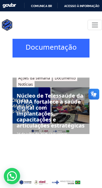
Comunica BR (41, 6)
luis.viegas (59, 133)
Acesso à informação (81, 6)
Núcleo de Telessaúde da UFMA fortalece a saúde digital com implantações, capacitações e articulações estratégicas (51, 111)
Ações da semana (34, 78)
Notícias (25, 84)
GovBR (9, 5)
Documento (65, 78)
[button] (12, 176)
